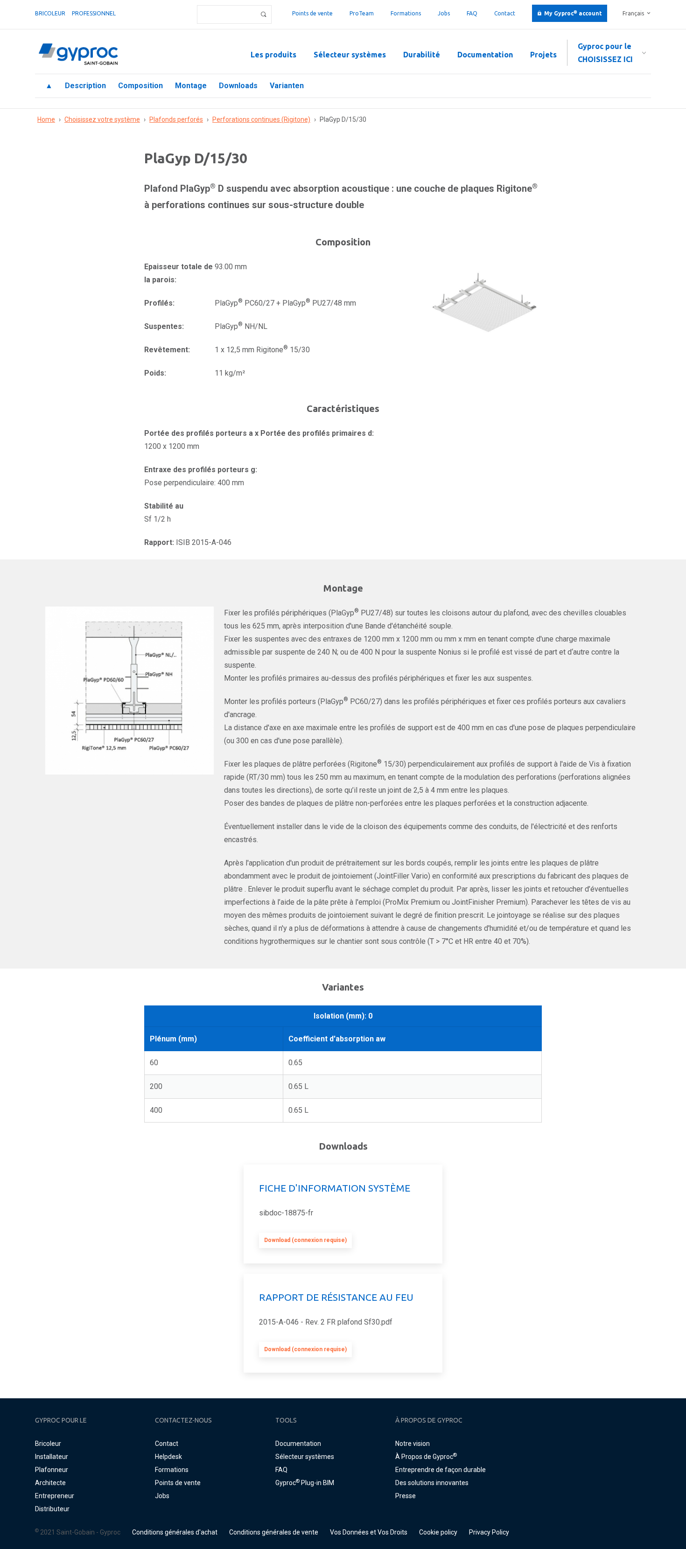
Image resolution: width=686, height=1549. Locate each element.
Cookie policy (438, 1532)
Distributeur (52, 1509)
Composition (140, 85)
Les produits (273, 54)
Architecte (50, 1482)
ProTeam (362, 13)
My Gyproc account (573, 13)
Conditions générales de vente (273, 1532)
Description (85, 85)
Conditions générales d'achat (174, 1532)
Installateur (51, 1456)
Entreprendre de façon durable (440, 1469)
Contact (504, 13)
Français (633, 13)
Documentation (485, 54)
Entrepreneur (54, 1496)
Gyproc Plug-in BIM (304, 1482)
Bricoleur (50, 13)
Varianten (287, 85)
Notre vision (412, 1443)
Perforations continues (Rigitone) (261, 119)
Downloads (238, 85)
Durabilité (421, 54)
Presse (405, 1496)
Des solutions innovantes (432, 1482)
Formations (406, 13)
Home (46, 119)
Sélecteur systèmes (350, 54)
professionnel (94, 13)
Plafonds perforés (176, 119)
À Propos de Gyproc (426, 1456)
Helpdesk (168, 1456)
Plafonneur (51, 1469)
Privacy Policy (489, 1532)
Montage (191, 85)
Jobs (444, 13)
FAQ (472, 13)
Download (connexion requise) (305, 1240)
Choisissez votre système (102, 119)
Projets (543, 54)
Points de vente (312, 13)
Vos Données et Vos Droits (368, 1532)
